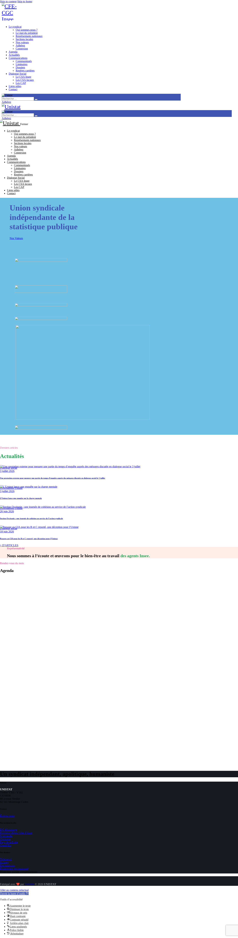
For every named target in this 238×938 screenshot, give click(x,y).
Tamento (29, 884)
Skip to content (8, 1)
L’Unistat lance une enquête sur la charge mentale (21, 498)
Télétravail (6, 859)
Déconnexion (7, 865)
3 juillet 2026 (7, 471)
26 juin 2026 (7, 511)
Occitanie (5, 839)
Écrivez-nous (7, 815)
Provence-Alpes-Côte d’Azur (16, 832)
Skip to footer (24, 1)
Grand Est (5, 845)
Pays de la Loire (9, 842)
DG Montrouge (8, 829)
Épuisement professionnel (14, 868)
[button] (14, 893)
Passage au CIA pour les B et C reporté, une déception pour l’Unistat (29, 539)
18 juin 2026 (7, 531)
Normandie (6, 835)
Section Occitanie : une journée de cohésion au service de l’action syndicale (31, 518)
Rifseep (4, 862)
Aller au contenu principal (14, 890)
